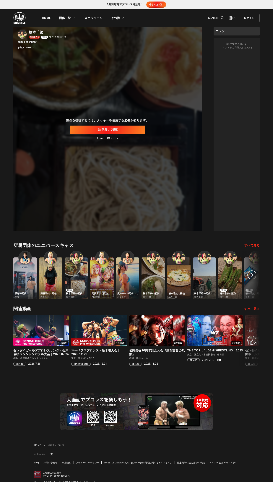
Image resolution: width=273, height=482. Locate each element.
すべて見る (252, 245)
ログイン (249, 18)
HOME (46, 18)
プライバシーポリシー (87, 462)
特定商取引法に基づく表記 (191, 462)
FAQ (36, 462)
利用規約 (66, 462)
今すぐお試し (156, 4)
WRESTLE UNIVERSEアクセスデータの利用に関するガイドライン (138, 462)
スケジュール (93, 18)
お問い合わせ (50, 462)
